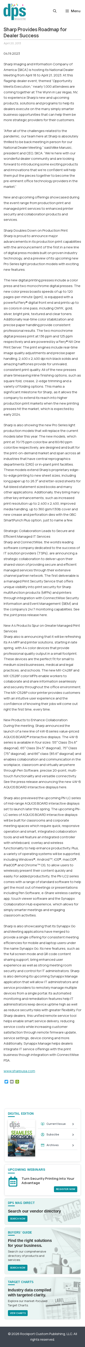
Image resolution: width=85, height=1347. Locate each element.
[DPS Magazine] (14, 12)
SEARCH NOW (17, 1218)
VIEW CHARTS (18, 1313)
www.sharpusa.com (19, 1071)
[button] (55, 11)
